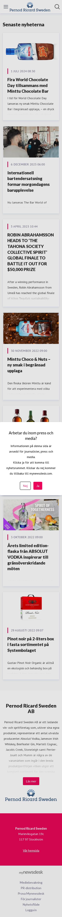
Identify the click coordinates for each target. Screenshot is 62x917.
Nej (25, 486)
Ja (37, 486)
